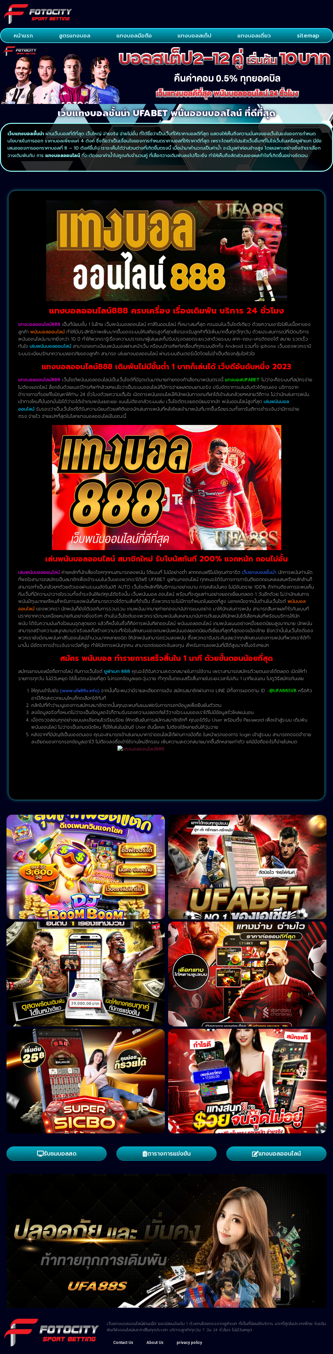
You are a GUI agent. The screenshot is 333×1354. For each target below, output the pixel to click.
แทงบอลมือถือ (134, 35)
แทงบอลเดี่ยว (254, 35)
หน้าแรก (23, 35)
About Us (155, 1342)
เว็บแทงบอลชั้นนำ (259, 572)
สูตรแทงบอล (74, 35)
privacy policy (189, 1342)
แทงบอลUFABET (242, 379)
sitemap (308, 35)
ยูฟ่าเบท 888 (117, 671)
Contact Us (123, 1342)
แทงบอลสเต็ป (194, 35)
